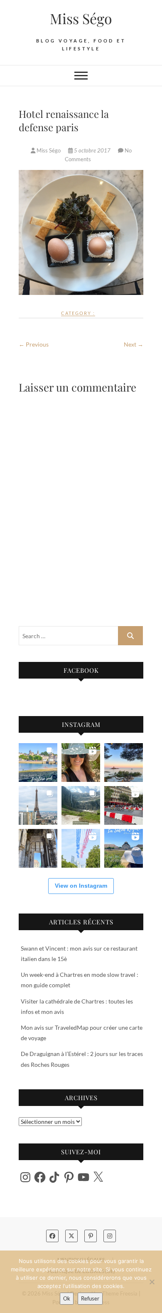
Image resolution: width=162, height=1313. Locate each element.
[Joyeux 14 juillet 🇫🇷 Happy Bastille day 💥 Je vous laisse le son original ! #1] (80, 848)
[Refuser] (151, 1282)
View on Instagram (81, 885)
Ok (66, 1298)
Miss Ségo (81, 18)
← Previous (34, 344)
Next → (133, 344)
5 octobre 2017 (92, 150)
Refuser (90, 1298)
